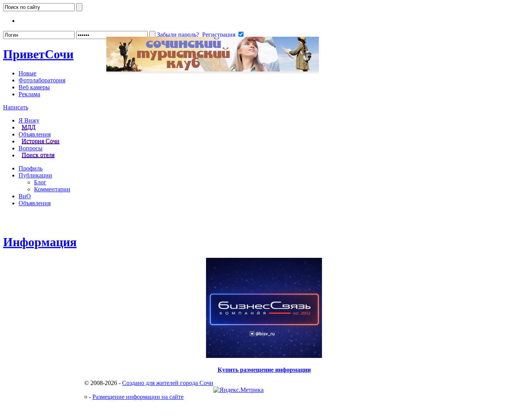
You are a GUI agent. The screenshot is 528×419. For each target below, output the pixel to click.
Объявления (35, 134)
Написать (15, 107)
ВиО (25, 196)
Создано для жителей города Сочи (167, 383)
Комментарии (52, 189)
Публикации (35, 175)
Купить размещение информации (264, 369)
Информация (40, 242)
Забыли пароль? (178, 34)
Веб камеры (34, 87)
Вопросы (31, 148)
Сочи (38, 54)
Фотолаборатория (42, 80)
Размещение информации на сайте (138, 396)
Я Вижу (29, 120)
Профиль (31, 168)
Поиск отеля (38, 155)
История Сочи (41, 141)
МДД (29, 127)
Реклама (29, 94)
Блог (40, 182)
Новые (27, 73)
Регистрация (218, 34)
